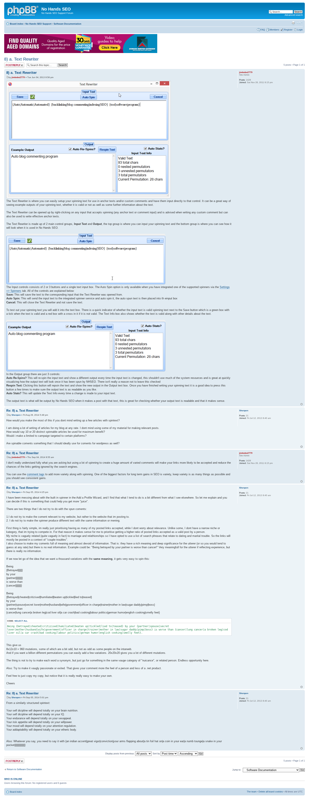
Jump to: (236, 769)
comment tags (35, 474)
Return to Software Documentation (24, 769)
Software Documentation (67, 24)
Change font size (300, 23)
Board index (16, 24)
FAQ (262, 29)
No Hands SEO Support (38, 24)
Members (274, 29)
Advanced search (294, 15)
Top (301, 404)
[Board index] (23, 10)
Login (300, 29)
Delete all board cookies (271, 791)
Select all (21, 621)
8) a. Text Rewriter (21, 59)
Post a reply (10, 63)
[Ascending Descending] (191, 753)
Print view (293, 23)
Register (288, 29)
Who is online (13, 779)
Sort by (157, 753)
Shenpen (16, 415)
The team (251, 791)
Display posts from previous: (120, 753)
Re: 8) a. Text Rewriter (22, 410)
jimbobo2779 (18, 77)
